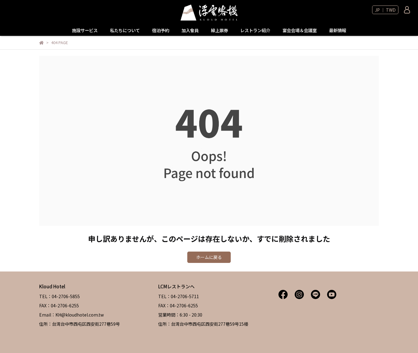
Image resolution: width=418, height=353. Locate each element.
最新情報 (337, 30)
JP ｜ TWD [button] (385, 10)
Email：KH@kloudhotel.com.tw (71, 315)
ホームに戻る (209, 257)
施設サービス (85, 30)
